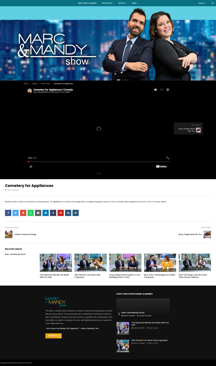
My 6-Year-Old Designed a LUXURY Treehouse (159, 276)
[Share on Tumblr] (53, 213)
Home (26, 84)
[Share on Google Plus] (23, 213)
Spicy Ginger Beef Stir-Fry (190, 234)
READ (134, 3)
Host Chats (45, 84)
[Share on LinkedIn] (45, 213)
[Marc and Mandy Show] (108, 43)
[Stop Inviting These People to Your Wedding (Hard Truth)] (125, 263)
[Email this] (38, 213)
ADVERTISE (53, 336)
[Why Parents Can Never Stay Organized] (90, 263)
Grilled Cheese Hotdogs (25, 234)
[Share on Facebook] (8, 213)
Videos (34, 84)
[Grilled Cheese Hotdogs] (8, 234)
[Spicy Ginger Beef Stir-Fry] (207, 234)
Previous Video (11, 227)
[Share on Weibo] (75, 213)
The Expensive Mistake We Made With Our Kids (54, 276)
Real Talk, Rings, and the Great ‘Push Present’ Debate (193, 276)
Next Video (206, 227)
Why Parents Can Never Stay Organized (87, 276)
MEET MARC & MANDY (87, 3)
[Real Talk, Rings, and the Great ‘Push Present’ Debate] (195, 263)
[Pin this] (61, 213)
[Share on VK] (68, 213)
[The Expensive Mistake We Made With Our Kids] (56, 263)
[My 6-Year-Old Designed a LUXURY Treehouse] (160, 263)
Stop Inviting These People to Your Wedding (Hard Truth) (124, 276)
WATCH (121, 3)
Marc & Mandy (13, 190)
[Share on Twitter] (15, 213)
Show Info (107, 3)
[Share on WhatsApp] (31, 213)
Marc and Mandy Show (15, 254)
